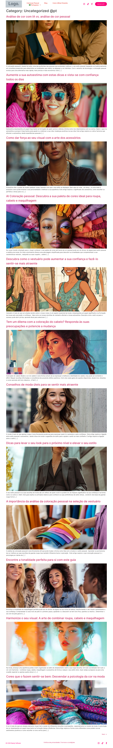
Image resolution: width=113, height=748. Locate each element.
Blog (45, 3)
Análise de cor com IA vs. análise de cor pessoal (38, 16)
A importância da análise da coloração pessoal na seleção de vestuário (53, 501)
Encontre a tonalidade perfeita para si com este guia (41, 560)
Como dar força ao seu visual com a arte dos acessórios (43, 137)
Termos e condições (68, 742)
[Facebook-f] (92, 4)
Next (104, 734)
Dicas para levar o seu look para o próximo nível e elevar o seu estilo (51, 443)
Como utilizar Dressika (60, 3)
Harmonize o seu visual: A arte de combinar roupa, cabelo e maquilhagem (55, 618)
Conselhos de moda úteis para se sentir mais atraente (42, 384)
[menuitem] (35, 5)
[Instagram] (84, 4)
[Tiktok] (88, 4)
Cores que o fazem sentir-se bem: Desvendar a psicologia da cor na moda (55, 676)
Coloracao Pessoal (33, 3)
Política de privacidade (52, 742)
